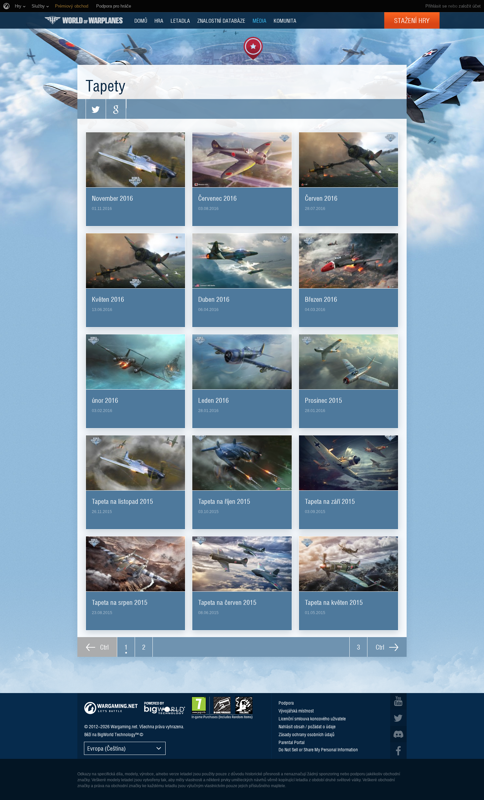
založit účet (470, 6)
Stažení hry (412, 20)
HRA (158, 20)
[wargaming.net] (111, 708)
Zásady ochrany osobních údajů (307, 734)
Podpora (286, 702)
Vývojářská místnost (296, 710)
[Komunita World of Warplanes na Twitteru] (398, 718)
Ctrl (103, 647)
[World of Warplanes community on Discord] (398, 734)
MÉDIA (259, 20)
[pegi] (222, 708)
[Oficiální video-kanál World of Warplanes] (398, 701)
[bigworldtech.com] (164, 708)
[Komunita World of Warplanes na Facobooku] (398, 750)
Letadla (180, 20)
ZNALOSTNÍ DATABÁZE (221, 20)
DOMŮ (140, 20)
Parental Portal (292, 742)
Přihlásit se (436, 6)
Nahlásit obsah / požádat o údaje (307, 726)
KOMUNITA (285, 20)
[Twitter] (96, 109)
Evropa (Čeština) (106, 748)
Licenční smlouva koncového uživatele (312, 718)
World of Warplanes (83, 20)
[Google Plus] (116, 109)
